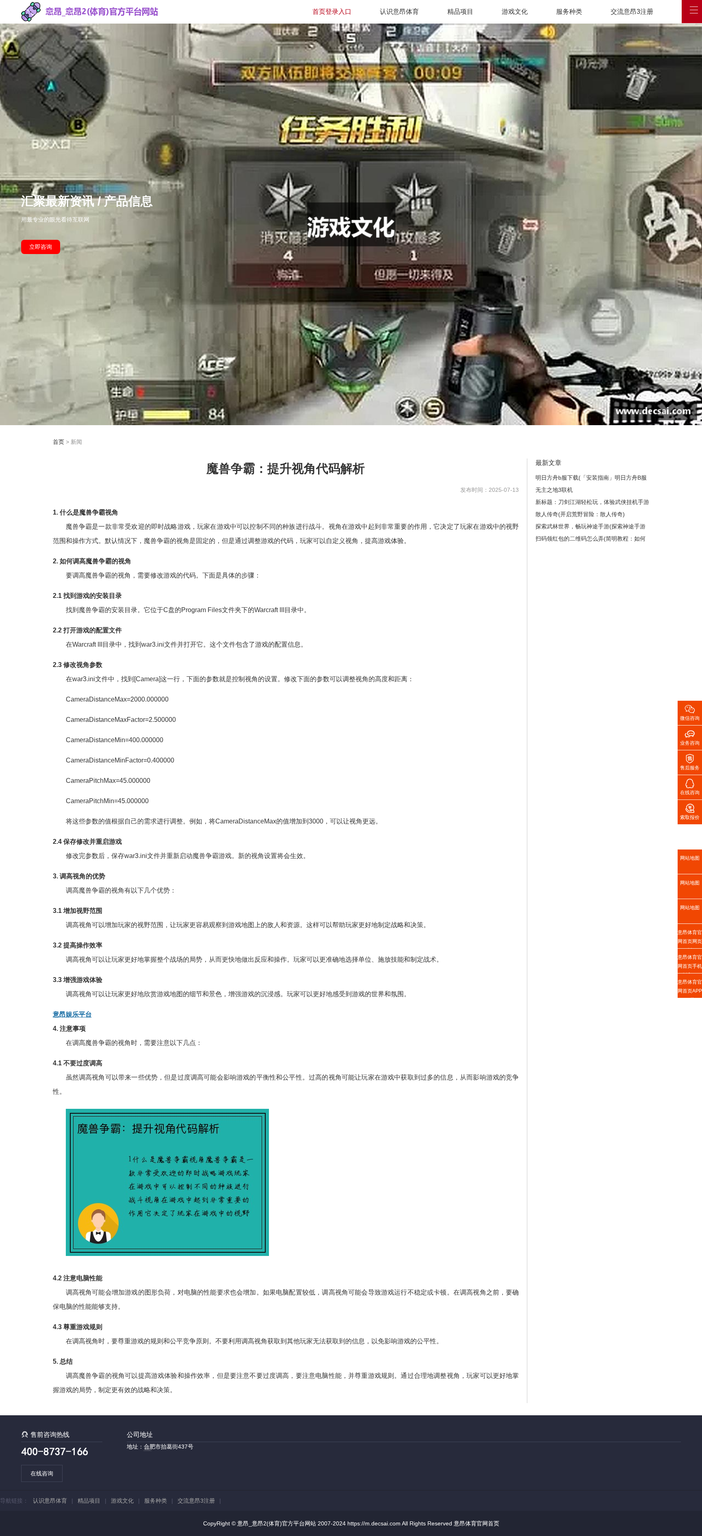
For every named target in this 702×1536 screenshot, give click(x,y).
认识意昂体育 (399, 11)
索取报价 (690, 811)
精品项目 (460, 11)
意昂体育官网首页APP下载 (690, 988)
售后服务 (690, 762)
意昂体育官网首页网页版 (690, 939)
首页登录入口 (331, 11)
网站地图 (690, 858)
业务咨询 (690, 737)
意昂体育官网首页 (476, 1523)
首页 (58, 442)
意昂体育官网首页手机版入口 (690, 963)
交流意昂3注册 (632, 11)
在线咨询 (41, 1473)
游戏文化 (515, 11)
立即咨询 (40, 246)
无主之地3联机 (554, 490)
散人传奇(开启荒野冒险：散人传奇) (580, 514)
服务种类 (569, 11)
